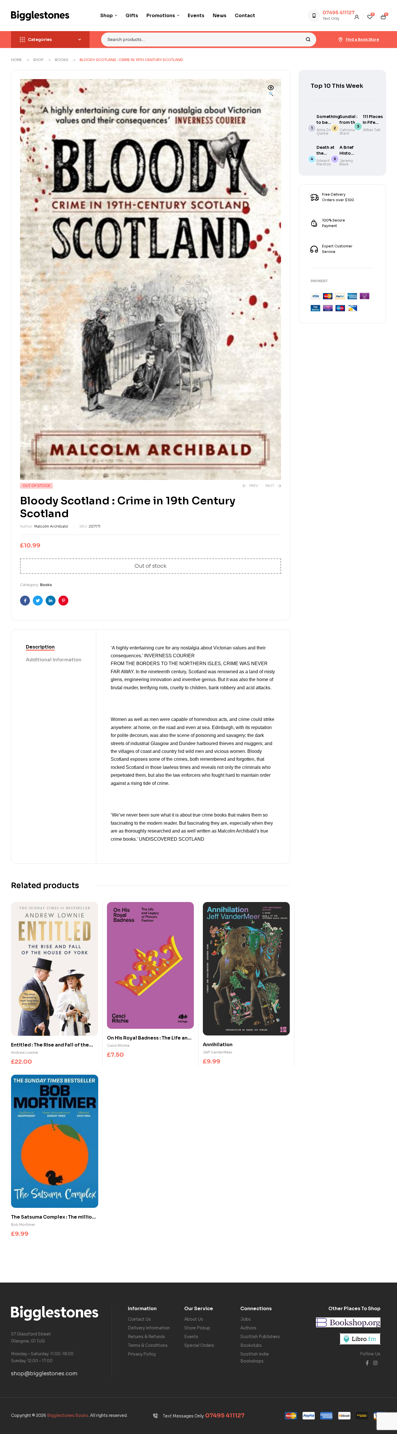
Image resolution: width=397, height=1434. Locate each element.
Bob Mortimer (23, 1224)
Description (40, 647)
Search (308, 40)
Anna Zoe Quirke (324, 131)
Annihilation (218, 1045)
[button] (271, 91)
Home (16, 60)
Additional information (53, 660)
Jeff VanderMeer (218, 1052)
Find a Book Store (362, 39)
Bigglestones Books (67, 1415)
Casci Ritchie (118, 1045)
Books (61, 60)
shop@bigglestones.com (44, 1373)
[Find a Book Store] (340, 39)
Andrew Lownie (24, 1052)
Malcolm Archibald (51, 526)
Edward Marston (323, 162)
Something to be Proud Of (328, 122)
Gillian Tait (371, 130)
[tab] (53, 647)
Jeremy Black (346, 162)
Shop (38, 60)
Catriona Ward (347, 131)
